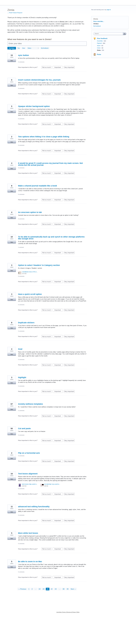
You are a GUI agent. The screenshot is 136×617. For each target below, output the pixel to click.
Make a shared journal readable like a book (37, 186)
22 (51, 589)
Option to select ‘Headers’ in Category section (39, 265)
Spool (99, 45)
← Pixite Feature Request (14, 12)
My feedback (44, 48)
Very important (69, 67)
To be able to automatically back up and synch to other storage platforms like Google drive (51, 238)
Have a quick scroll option (30, 294)
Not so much (47, 67)
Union (99, 48)
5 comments (21, 435)
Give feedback (102, 38)
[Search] (124, 33)
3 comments (21, 331)
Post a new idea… (98, 21)
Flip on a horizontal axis (29, 453)
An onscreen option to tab (30, 212)
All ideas (96, 24)
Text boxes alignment (28, 474)
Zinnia (99, 50)
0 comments (21, 62)
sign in (109, 9)
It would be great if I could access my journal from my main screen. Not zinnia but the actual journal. (50, 164)
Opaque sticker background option (34, 106)
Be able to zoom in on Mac (30, 561)
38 (63, 589)
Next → (73, 589)
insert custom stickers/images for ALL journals (39, 80)
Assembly (100, 41)
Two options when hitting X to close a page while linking (43, 137)
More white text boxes (28, 533)
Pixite (99, 54)
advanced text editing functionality (34, 507)
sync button (23, 55)
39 (67, 589)
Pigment (99, 43)
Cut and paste (24, 428)
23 (56, 589)
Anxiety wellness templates (30, 404)
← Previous (22, 589)
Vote (12, 60)
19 (39, 589)
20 (43, 589)
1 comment (21, 247)
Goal (20, 349)
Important (58, 67)
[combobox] (108, 33)
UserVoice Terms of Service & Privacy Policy (68, 612)
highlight (22, 377)
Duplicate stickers (26, 323)
